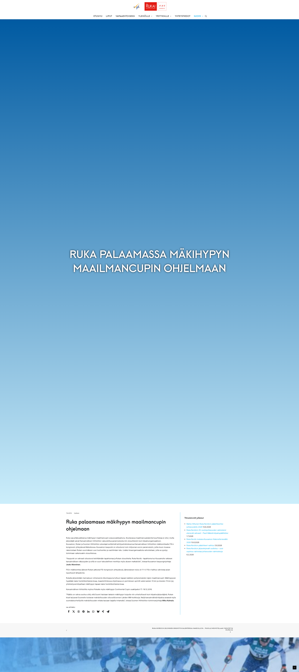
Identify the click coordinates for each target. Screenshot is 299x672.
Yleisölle (144, 16)
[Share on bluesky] (98, 611)
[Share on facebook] (68, 611)
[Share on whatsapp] (93, 611)
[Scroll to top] (294, 667)
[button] (206, 16)
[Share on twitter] (73, 611)
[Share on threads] (78, 611)
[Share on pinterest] (83, 611)
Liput (109, 16)
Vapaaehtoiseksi (125, 16)
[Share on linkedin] (88, 611)
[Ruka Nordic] (149, 6)
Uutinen (76, 513)
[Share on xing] (103, 611)
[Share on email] (108, 611)
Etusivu (98, 16)
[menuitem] (98, 16)
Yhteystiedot (182, 16)
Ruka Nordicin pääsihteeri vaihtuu (200, 545)
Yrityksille (162, 16)
